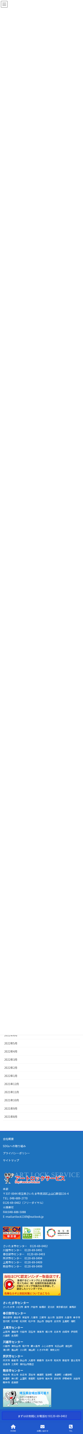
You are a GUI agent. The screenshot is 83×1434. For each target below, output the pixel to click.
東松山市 (16, 1346)
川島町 (6, 1335)
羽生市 (31, 1331)
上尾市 (6, 1331)
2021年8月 (10, 1116)
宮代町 (6, 1321)
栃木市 (48, 1378)
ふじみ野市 (47, 1346)
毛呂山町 (59, 1346)
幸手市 (76, 1317)
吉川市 (51, 1317)
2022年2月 (10, 1068)
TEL (70, 1430)
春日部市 (7, 1317)
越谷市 (17, 1317)
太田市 (76, 1378)
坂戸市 (25, 1346)
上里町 (23, 1378)
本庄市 (23, 1374)
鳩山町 (31, 1349)
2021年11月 (11, 1092)
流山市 (40, 1321)
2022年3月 (10, 1059)
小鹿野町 (67, 1374)
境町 (73, 1321)
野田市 (48, 1321)
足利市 (57, 1378)
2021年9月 (10, 1108)
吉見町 (14, 1335)
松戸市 (31, 1321)
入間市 (31, 1360)
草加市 (25, 1317)
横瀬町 (40, 1374)
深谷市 (31, 1374)
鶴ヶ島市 (35, 1346)
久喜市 (68, 1317)
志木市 (48, 1360)
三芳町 (14, 1364)
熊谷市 (6, 1374)
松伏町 (23, 1321)
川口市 (19, 1306)
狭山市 (23, 1360)
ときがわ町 (42, 1349)
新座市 (65, 1360)
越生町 (68, 1346)
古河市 (57, 1321)
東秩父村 (54, 1349)
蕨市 (27, 1306)
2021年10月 (11, 1100)
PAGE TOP (76, 1416)
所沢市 (6, 1360)
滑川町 (6, 1349)
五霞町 (65, 1321)
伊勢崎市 (67, 1378)
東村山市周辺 (27, 1364)
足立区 (51, 1306)
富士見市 (75, 1360)
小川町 (23, 1349)
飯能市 (14, 1360)
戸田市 (34, 1306)
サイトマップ (11, 1160)
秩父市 (14, 1374)
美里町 (6, 1378)
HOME (13, 1430)
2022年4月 (10, 1051)
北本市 (57, 1331)
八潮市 (34, 1317)
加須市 (59, 1317)
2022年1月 (10, 1076)
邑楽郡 (14, 1382)
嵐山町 (14, 1349)
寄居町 (31, 1378)
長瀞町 (57, 1374)
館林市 (6, 1382)
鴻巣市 (40, 1331)
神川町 (14, 1378)
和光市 (57, 1360)
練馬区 (72, 1306)
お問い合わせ (42, 1430)
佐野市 (40, 1378)
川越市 (6, 1346)
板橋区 (42, 1306)
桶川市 (48, 1331)
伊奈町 (74, 1331)
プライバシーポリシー (16, 1153)
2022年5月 (10, 1043)
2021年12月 (11, 1084)
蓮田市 (14, 1331)
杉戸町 (14, 1321)
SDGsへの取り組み (14, 1146)
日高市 (6, 1364)
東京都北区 (62, 1306)
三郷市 (42, 1317)
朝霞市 (40, 1360)
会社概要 (8, 1139)
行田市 (23, 1331)
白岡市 (65, 1331)
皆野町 (49, 1374)
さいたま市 (8, 1306)
